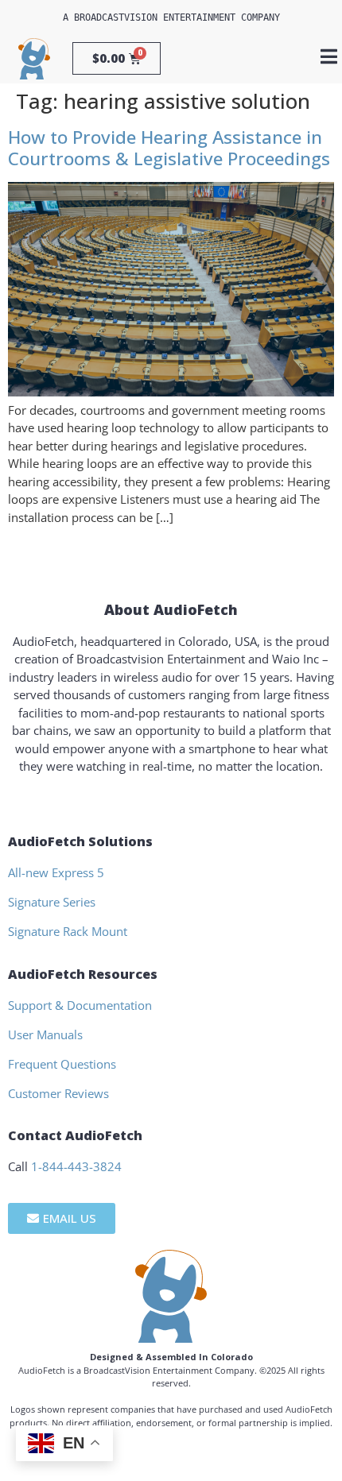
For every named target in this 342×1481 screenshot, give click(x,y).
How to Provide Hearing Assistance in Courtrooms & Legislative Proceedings (169, 148)
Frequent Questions (62, 1064)
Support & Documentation (80, 1005)
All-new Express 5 (56, 872)
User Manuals (45, 1034)
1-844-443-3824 (76, 1166)
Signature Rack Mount (67, 931)
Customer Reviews (58, 1093)
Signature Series (51, 902)
